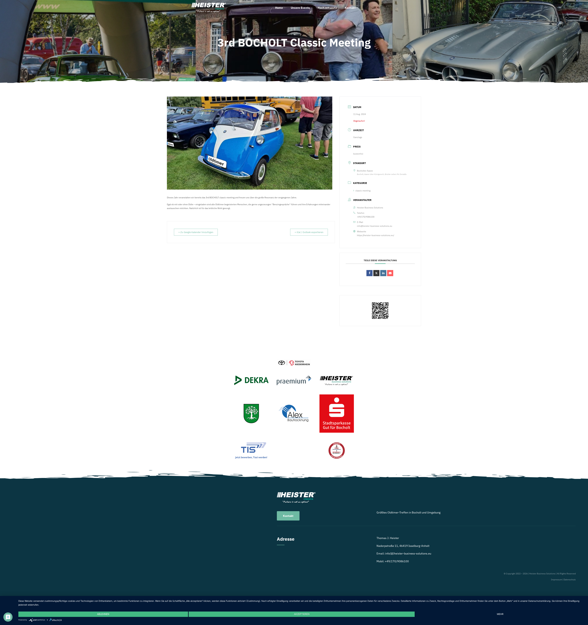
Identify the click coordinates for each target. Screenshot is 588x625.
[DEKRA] (251, 377)
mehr (500, 614)
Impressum (556, 579)
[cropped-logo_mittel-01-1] (336, 376)
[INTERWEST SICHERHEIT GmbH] (336, 443)
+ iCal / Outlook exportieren (309, 232)
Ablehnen (103, 614)
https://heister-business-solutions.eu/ (375, 235)
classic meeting (362, 190)
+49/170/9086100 (365, 216)
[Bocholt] (251, 405)
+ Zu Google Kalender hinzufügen (195, 232)
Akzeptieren (301, 614)
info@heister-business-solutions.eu (374, 226)
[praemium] (294, 377)
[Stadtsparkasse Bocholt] (336, 395)
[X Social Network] (376, 273)
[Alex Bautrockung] (294, 403)
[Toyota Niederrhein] (294, 360)
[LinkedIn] (383, 273)
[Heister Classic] (208, 4)
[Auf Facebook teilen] (369, 273)
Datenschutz (570, 579)
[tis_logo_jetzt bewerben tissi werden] (251, 442)
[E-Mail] (390, 273)
